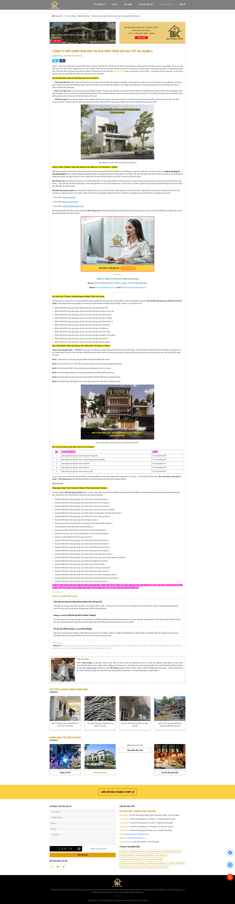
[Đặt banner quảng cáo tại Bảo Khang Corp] (152, 33)
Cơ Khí (114, 4)
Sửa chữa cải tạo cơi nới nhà (131, 867)
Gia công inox (161, 855)
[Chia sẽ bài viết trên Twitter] (55, 60)
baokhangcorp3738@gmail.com (133, 287)
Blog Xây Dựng (83, 16)
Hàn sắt (123, 851)
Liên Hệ (182, 4)
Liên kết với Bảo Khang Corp (73, 206)
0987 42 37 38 (129, 268)
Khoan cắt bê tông (177, 863)
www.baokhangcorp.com (105, 287)
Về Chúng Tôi (99, 4)
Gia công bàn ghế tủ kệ (153, 859)
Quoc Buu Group (142, 900)
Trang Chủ (58, 16)
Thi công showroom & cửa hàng (132, 863)
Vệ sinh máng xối (126, 855)
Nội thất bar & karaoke (144, 855)
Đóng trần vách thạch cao (157, 863)
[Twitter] (63, 866)
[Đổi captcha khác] (80, 849)
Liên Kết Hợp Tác (146, 4)
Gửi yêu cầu (83, 855)
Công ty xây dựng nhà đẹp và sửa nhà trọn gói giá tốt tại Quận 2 (116, 16)
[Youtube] (57, 866)
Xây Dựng (128, 4)
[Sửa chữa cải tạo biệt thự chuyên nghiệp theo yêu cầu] (83, 33)
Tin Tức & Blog (166, 4)
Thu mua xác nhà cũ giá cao (131, 859)
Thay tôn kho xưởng (137, 851)
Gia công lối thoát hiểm (171, 851)
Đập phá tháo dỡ (153, 851)
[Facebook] (52, 866)
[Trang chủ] (54, 5)
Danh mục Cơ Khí (68, 197)
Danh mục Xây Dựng (70, 202)
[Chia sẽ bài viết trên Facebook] (62, 60)
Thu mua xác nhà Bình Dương (156, 867)
